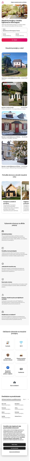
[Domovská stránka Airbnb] (3, 2)
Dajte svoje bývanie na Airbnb (18, 2)
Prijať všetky (14, 444)
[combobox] (14, 31)
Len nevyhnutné (14, 448)
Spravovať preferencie (14, 452)
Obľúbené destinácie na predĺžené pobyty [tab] (11, 399)
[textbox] (8, 35)
